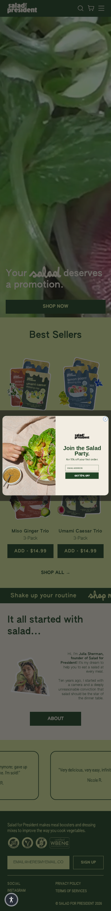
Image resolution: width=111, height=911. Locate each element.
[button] (11, 899)
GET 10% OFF (82, 475)
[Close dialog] (105, 419)
